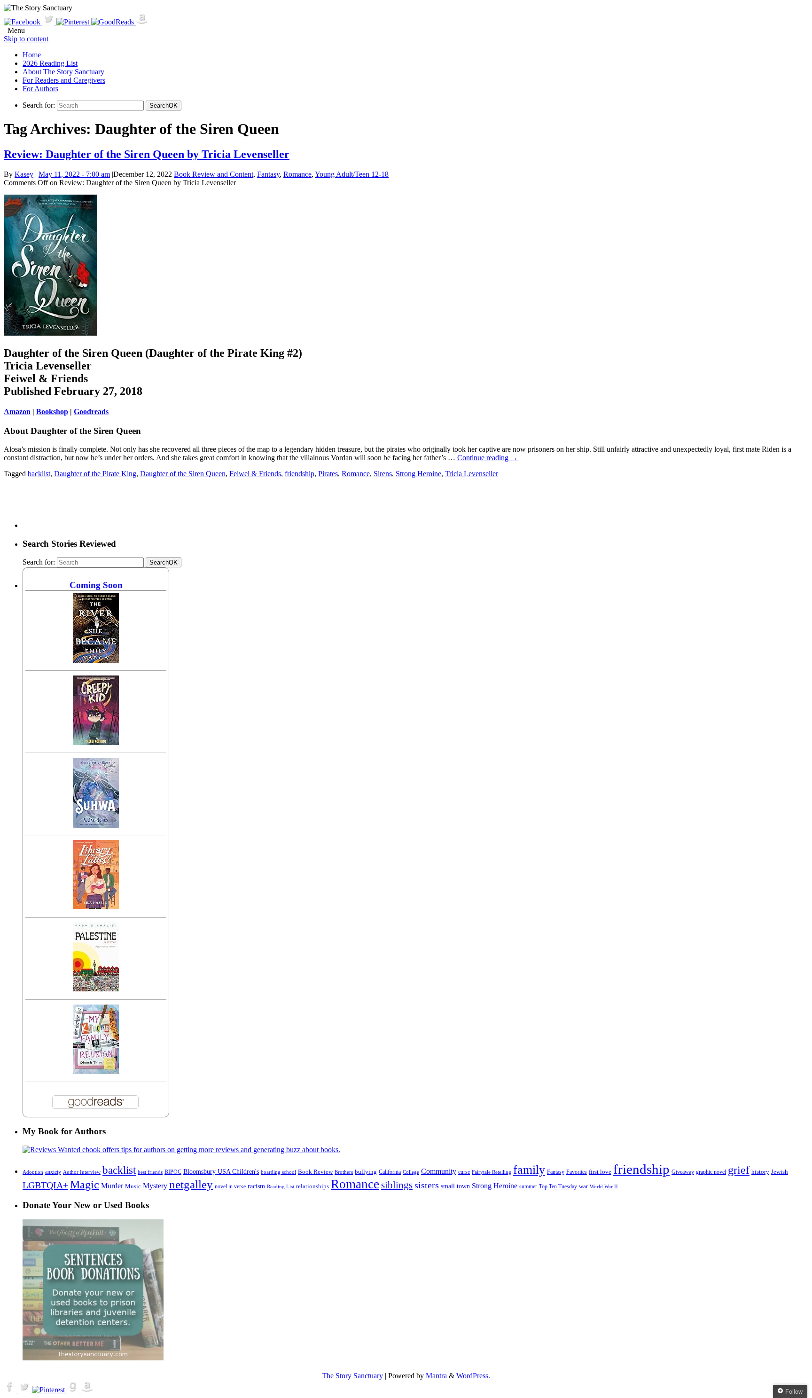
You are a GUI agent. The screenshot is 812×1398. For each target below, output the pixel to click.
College (411, 1172)
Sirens (383, 474)
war (583, 1186)
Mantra (436, 1376)
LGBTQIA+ (45, 1185)
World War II (604, 1186)
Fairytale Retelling (491, 1172)
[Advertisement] (194, 507)
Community (438, 1171)
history (760, 1172)
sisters (426, 1185)
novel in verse (230, 1187)
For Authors (40, 89)
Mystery (155, 1186)
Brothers (344, 1172)
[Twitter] (49, 22)
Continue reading (487, 458)
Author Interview (82, 1172)
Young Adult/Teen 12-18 (352, 174)
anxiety (53, 1172)
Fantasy (268, 174)
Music (133, 1186)
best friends (150, 1172)
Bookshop (52, 412)
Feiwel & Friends (255, 474)
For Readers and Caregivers (64, 80)
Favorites (576, 1172)
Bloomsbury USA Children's (221, 1171)
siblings (397, 1185)
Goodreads (91, 412)
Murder (112, 1186)
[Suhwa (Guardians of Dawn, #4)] (96, 826)
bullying (366, 1171)
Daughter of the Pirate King (95, 474)
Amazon (17, 412)
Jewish (779, 1171)
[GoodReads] (113, 22)
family (529, 1170)
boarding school (278, 1172)
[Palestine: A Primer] (96, 989)
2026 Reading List (50, 63)
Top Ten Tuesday (558, 1186)
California (390, 1172)
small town (455, 1186)
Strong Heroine (418, 474)
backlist (39, 474)
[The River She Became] (96, 661)
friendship (299, 474)
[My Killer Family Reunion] (96, 1072)
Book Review (315, 1172)
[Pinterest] (73, 22)
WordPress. (473, 1376)
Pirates (328, 474)
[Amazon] (142, 22)
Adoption (33, 1172)
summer (528, 1187)
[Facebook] (23, 22)
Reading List (280, 1186)
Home (32, 55)
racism (256, 1186)
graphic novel (711, 1172)
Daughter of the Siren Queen (183, 474)
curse (464, 1172)
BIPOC (172, 1172)
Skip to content (26, 39)
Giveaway (682, 1172)
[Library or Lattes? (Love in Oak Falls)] (96, 907)
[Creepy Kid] (96, 742)
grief (739, 1169)
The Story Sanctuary (352, 1376)
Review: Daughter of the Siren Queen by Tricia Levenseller (146, 154)
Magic (84, 1184)
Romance (297, 174)
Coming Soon (96, 585)
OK (163, 105)
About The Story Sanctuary (63, 72)
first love (600, 1172)
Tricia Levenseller (471, 474)
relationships (312, 1186)
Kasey (24, 174)
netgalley (191, 1184)
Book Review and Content (213, 174)
